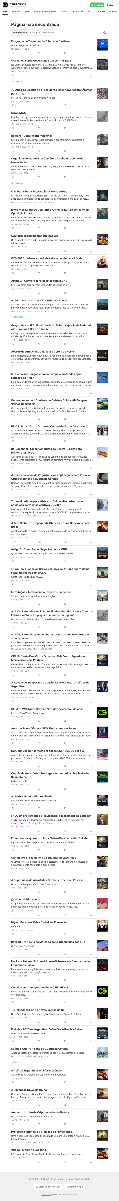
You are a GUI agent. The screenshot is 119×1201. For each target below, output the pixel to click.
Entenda (15, 926)
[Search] (105, 32)
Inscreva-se (97, 5)
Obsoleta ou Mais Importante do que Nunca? (35, 800)
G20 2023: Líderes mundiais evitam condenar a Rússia (47, 258)
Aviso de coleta (82, 1178)
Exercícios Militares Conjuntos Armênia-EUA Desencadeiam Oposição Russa (50, 211)
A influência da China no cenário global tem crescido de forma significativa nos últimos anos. (51, 532)
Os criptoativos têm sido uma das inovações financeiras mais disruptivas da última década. (51, 241)
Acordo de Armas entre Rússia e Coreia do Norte (42, 351)
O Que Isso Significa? (22, 946)
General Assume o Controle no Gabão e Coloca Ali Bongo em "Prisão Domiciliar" (50, 402)
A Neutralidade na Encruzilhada (32, 796)
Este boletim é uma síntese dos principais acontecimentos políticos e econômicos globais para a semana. (47, 141)
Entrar (111, 5)
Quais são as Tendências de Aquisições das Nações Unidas (42, 553)
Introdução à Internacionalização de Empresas (41, 592)
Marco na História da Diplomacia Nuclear (33, 97)
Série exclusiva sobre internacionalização (33, 596)
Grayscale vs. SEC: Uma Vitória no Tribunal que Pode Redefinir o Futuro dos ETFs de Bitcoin (51, 327)
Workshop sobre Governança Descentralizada (41, 60)
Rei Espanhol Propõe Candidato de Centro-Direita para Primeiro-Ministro (46, 450)
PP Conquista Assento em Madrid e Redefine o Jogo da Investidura (46, 1153)
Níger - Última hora (27, 899)
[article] (59, 47)
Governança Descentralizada (26, 45)
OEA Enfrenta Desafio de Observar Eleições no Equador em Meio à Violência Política (49, 658)
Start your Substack (49, 1186)
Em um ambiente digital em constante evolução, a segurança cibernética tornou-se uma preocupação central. (49, 970)
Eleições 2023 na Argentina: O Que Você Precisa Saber (46, 1029)
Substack (46, 1194)
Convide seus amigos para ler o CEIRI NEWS (39, 987)
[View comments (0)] (39, 53)
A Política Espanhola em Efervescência (36, 1070)
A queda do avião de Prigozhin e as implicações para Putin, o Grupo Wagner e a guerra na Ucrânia (50, 477)
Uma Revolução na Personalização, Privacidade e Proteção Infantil (46, 1014)
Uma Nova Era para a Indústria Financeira (33, 884)
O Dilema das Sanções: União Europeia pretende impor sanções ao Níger (46, 375)
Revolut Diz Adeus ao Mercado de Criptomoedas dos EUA (48, 941)
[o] (102, 1033)
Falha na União (19, 781)
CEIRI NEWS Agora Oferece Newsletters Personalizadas (47, 709)
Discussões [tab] (48, 32)
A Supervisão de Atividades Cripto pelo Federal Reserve (47, 880)
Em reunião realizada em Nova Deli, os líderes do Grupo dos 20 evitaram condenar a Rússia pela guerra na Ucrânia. (50, 264)
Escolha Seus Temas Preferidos (27, 713)
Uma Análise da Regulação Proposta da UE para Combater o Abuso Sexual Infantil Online (50, 1137)
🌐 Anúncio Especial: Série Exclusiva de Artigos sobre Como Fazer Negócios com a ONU (50, 570)
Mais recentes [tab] (20, 32)
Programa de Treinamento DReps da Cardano (40, 41)
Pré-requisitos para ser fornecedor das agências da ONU (41, 284)
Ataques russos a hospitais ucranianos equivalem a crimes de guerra (47, 1052)
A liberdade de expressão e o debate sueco (39, 300)
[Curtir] (13, 53)
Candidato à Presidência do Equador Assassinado (43, 857)
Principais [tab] (35, 32)
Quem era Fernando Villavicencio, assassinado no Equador (53, 815)
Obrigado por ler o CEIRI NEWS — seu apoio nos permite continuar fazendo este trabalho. (51, 993)
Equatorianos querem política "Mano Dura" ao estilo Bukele (49, 838)
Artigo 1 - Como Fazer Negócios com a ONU (39, 549)
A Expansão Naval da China (29, 1089)
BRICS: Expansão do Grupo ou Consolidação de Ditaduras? (49, 426)
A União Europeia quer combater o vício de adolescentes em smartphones (50, 636)
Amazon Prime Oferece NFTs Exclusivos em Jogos (43, 728)
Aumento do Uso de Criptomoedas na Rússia (40, 1112)
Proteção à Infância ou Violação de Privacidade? (42, 1131)
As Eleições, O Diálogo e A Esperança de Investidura (38, 1074)
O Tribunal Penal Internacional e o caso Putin (40, 191)
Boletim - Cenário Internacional (31, 135)
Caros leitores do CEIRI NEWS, (27, 576)
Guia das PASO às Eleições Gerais (28, 1033)
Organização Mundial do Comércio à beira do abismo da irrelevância (47, 160)
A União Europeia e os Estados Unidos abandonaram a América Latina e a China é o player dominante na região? (52, 613)
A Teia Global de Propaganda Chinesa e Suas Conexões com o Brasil (51, 525)
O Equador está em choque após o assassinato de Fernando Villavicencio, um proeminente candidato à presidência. (50, 863)
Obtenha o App (75, 1186)
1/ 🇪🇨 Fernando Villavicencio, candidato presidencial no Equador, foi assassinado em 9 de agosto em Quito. (47, 821)
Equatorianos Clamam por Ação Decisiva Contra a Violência (42, 842)
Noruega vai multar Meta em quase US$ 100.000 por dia (47, 750)
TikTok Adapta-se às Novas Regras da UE (37, 1009)
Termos (69, 1178)
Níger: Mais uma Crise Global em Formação (39, 922)
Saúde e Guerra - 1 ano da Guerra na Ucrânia (39, 1048)
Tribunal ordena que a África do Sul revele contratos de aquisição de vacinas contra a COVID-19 (47, 503)
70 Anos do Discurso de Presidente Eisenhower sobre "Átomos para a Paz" (51, 91)
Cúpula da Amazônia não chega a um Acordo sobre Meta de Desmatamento (50, 775)
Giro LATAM (18, 113)
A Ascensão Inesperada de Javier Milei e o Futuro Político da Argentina (50, 684)
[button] (5, 11)
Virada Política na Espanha (28, 1149)
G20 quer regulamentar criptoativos (34, 235)
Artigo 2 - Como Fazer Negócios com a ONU (39, 280)
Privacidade (57, 1178)
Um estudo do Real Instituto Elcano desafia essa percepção (42, 619)
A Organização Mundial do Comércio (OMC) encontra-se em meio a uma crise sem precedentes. (50, 168)
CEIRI (27, 49)
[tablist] (33, 32)
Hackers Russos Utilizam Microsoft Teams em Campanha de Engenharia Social (50, 963)
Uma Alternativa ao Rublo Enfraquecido (32, 1116)
